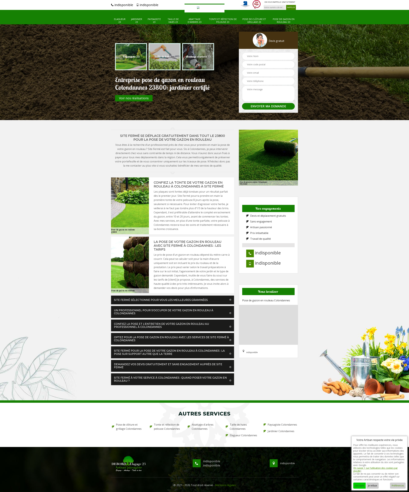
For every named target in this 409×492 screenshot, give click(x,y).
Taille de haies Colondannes (238, 427)
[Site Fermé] (204, 8)
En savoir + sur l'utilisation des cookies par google (375, 469)
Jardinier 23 (136, 20)
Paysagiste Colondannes (282, 424)
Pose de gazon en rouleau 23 (283, 20)
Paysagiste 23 (154, 20)
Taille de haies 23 (173, 20)
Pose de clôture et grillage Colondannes (129, 427)
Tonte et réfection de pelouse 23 (223, 20)
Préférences (398, 485)
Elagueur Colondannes (243, 435)
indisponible (123, 5)
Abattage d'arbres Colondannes (202, 427)
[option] (131, 56)
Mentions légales (225, 485)
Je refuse (372, 485)
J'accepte (359, 485)
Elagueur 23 (119, 20)
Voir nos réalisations (134, 98)
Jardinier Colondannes (281, 431)
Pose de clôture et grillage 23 (254, 20)
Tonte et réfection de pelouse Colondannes (167, 427)
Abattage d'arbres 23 (194, 20)
